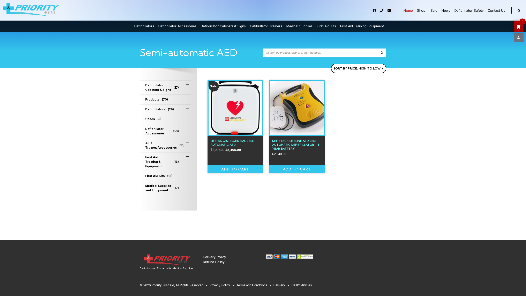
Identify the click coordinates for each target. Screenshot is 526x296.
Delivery (279, 285)
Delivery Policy (214, 257)
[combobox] (358, 68)
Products (156, 99)
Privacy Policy (220, 285)
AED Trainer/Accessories (162, 145)
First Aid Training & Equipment (162, 161)
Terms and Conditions (251, 285)
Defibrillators (159, 109)
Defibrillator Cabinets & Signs (162, 87)
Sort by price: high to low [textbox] (357, 68)
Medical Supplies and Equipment (162, 188)
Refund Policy (214, 262)
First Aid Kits (158, 176)
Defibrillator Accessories (162, 131)
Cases (153, 119)
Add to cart (235, 169)
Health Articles (301, 285)
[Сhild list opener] (187, 84)
